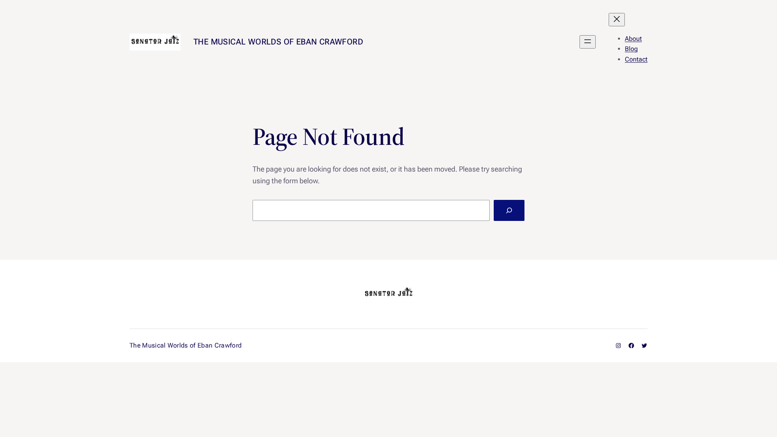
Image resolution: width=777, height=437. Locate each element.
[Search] (509, 210)
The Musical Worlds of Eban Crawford (278, 42)
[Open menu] (588, 42)
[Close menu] (617, 19)
